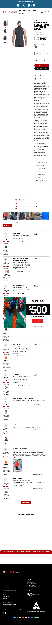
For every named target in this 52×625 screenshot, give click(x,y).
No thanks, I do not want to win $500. (38, 326)
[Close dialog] (48, 299)
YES (38, 321)
